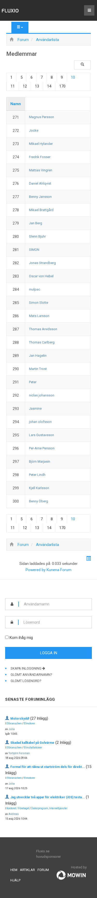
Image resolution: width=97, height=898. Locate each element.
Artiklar (27, 870)
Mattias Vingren (40, 170)
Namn (15, 104)
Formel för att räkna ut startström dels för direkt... (47, 767)
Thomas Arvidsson (43, 329)
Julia (12, 729)
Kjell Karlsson (39, 488)
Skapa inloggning (26, 668)
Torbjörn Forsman (19, 753)
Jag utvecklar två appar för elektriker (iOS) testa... (47, 797)
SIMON (34, 250)
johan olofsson (40, 422)
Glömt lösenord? (26, 681)
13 (37, 86)
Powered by (36, 570)
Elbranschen (14, 723)
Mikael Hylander (41, 144)
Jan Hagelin (38, 355)
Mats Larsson (39, 316)
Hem (13, 870)
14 (49, 86)
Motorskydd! (19, 718)
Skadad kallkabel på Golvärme (32, 743)
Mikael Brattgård (41, 210)
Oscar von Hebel (41, 276)
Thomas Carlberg (42, 342)
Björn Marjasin (39, 461)
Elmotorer (29, 723)
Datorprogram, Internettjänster (49, 808)
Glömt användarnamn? (31, 675)
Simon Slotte (38, 303)
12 (25, 86)
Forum (43, 870)
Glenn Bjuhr (37, 236)
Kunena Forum (59, 570)
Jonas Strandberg (42, 263)
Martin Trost (38, 369)
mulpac (34, 289)
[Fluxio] (10, 10)
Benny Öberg (38, 501)
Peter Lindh (37, 475)
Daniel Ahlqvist (40, 183)
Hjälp (15, 880)
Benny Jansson (40, 197)
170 (62, 86)
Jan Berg (35, 223)
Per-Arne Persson (42, 448)
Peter (32, 382)
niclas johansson (41, 395)
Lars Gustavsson (41, 435)
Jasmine (35, 408)
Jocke (33, 130)
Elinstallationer (33, 747)
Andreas (14, 814)
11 (13, 86)
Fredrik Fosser (39, 157)
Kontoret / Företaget (17, 808)
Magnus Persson (41, 117)
